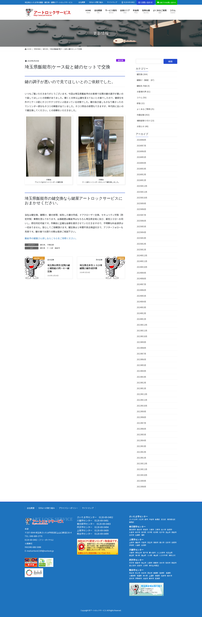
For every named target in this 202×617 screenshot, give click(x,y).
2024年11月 (142, 261)
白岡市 (173, 542)
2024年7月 (141, 284)
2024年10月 (142, 267)
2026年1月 (141, 180)
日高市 (139, 565)
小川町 (149, 555)
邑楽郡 (157, 578)
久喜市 (131, 532)
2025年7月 (141, 215)
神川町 (145, 575)
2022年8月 (141, 417)
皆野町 (162, 573)
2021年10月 (142, 475)
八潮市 (151, 529)
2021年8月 (141, 486)
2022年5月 (141, 434)
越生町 (131, 555)
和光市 (167, 563)
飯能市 (57, 248)
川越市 (131, 552)
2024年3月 (141, 307)
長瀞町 (168, 573)
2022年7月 (141, 423)
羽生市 (149, 542)
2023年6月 (141, 359)
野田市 (173, 532)
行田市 (143, 542)
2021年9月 (141, 480)
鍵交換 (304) (142, 74)
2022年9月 (141, 411)
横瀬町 (155, 573)
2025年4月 (141, 232)
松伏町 (155, 532)
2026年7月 (141, 145)
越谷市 (139, 529)
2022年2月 (141, 452)
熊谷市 (131, 573)
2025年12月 (142, 186)
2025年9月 (141, 203)
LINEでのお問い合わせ (167, 2)
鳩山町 (155, 555)
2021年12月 (142, 463)
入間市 (149, 563)
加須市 (169, 529)
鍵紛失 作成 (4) (143, 85)
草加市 (145, 529)
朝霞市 (155, 563)
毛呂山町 (169, 552)
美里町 (139, 575)
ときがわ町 (163, 555)
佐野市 (163, 575)
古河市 (131, 535)
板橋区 (157, 519)
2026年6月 (141, 151)
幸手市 (137, 532)
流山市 (167, 532)
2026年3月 (141, 168)
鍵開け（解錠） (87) (145, 80)
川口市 (141, 519)
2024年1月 (141, 319)
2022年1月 (141, 457)
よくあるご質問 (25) (145, 109)
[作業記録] (115, 266)
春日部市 (132, 529)
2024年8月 (141, 278)
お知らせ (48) (142, 126)
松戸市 (161, 532)
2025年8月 (141, 209)
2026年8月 (141, 139)
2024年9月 (141, 272)
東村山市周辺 (154, 565)
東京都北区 (171, 519)
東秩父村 (172, 555)
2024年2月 (141, 313)
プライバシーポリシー (68, 508)
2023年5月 (141, 365)
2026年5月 (141, 157)
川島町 (137, 545)
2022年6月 (141, 428)
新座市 (173, 563)
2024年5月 (141, 295)
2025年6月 (141, 220)
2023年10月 (142, 336)
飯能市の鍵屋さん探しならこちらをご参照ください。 (51, 238)
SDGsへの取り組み (96, 2)
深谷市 (149, 573)
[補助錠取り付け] (35, 266)
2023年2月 (141, 382)
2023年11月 (142, 330)
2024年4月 (141, 301)
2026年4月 (141, 162)
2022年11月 (142, 400)
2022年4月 (141, 440)
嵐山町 (143, 555)
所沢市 (131, 563)
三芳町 (145, 565)
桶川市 (161, 542)
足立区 (163, 519)
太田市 (145, 578)
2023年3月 (141, 376)
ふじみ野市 (161, 552)
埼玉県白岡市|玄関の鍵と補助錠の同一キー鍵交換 (58, 268)
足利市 (131, 578)
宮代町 (143, 532)
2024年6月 (141, 290)
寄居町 (157, 575)
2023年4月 (141, 371)
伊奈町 (131, 545)
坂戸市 (145, 552)
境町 (143, 535)
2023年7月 (141, 353)
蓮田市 (137, 542)
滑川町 (137, 555)
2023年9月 (141, 342)
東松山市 (138, 552)
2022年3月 (141, 446)
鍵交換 (120, 60)
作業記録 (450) (143, 114)
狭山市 (143, 563)
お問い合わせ (147, 2)
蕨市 (146, 519)
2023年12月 (142, 324)
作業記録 (50, 244)
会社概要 (81, 2)
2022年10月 (142, 405)
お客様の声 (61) (143, 91)
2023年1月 (141, 388)
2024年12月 (142, 255)
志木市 (161, 563)
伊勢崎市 (138, 578)
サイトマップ (112, 2)
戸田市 (151, 519)
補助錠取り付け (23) (145, 120)
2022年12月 (142, 394)
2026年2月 (141, 174)
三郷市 (157, 529)
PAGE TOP (195, 595)
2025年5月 (141, 226)
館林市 (151, 578)
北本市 (167, 542)
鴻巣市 (155, 542)
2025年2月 (141, 243)
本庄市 (143, 573)
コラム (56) (141, 97)
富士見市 (132, 565)
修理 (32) (141, 103)
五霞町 (137, 535)
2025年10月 (142, 197)
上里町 (151, 575)
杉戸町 (149, 532)
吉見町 (143, 545)
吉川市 (163, 529)
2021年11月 (142, 469)
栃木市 (169, 575)
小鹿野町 (132, 575)
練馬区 (131, 522)
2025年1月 (141, 249)
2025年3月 (141, 238)
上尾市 (131, 542)
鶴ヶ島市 (152, 552)
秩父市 (137, 573)
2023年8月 (141, 347)
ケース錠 (50, 248)
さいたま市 (133, 519)
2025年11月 (142, 191)
